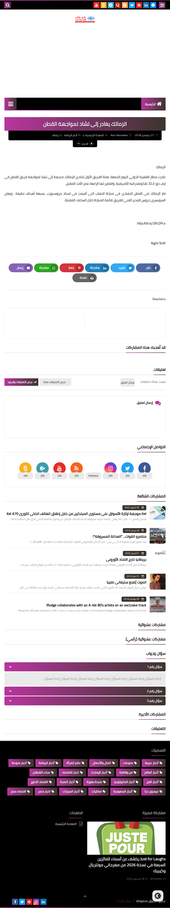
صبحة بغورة (94, 782)
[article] (47, 323)
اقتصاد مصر (18, 791)
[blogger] (125, 5)
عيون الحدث (123, 901)
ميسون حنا (151, 791)
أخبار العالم (151, 772)
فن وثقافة (126, 772)
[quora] (118, 5)
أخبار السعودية (123, 791)
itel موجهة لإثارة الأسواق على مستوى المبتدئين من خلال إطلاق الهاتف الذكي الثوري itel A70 (76, 513)
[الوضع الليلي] (157, 895)
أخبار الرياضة (70, 135)
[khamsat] (103, 5)
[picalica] (8, 902)
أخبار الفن (152, 782)
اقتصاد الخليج (39, 782)
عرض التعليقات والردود (20, 382)
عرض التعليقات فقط (54, 382)
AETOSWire (156, 879)
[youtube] (96, 5)
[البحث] (7, 5)
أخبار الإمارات (99, 772)
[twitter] (132, 5)
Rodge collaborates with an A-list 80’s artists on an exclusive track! (96, 605)
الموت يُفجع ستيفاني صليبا (126, 582)
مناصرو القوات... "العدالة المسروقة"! (119, 536)
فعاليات (97, 791)
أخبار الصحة (67, 782)
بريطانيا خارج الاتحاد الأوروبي (126, 559)
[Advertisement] (85, 60)
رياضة (55, 135)
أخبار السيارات (71, 791)
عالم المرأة (73, 763)
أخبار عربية (151, 763)
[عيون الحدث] (85, 19)
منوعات (128, 763)
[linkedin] (146, 5)
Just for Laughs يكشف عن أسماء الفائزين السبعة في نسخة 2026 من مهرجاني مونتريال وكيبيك (127, 864)
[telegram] (111, 5)
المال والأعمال (102, 763)
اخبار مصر (44, 791)
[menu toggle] (162, 5)
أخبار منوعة (19, 763)
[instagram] (36, 902)
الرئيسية (150, 104)
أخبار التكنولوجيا (124, 782)
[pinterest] (139, 5)
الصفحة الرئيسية (94, 135)
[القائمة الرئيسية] (10, 104)
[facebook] (15, 902)
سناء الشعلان (41, 772)
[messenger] (153, 5)
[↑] (85, 896)
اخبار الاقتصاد (70, 772)
